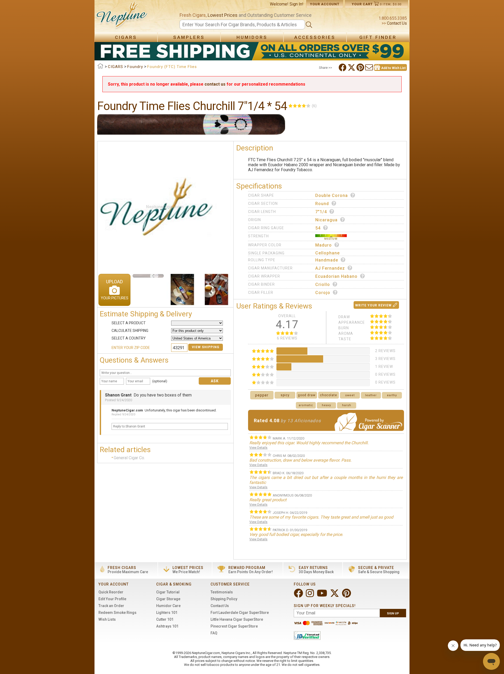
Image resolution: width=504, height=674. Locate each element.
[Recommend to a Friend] (369, 67)
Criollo (322, 284)
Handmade (326, 260)
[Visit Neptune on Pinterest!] (347, 595)
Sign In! (296, 4)
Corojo (322, 292)
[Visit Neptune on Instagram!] (310, 595)
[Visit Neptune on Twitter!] (335, 595)
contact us (214, 84)
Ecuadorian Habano (336, 276)
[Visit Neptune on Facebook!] (299, 595)
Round (322, 203)
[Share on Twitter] (352, 67)
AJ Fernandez (330, 268)
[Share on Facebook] (343, 67)
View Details (258, 448)
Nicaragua (326, 219)
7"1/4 (321, 211)
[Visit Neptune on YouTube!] (322, 595)
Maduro (323, 245)
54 (318, 228)
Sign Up (393, 613)
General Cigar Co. (129, 457)
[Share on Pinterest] (360, 67)
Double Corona (331, 195)
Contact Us (396, 23)
